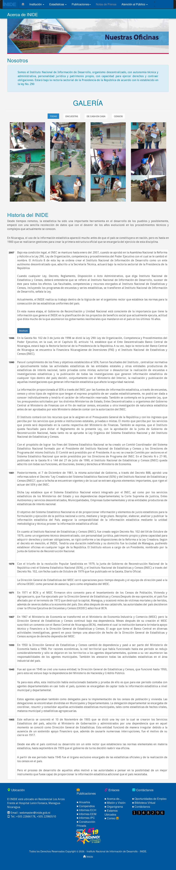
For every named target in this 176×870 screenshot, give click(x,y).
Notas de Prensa (106, 4)
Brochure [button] (23, 330)
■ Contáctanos (141, 807)
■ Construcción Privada (86, 824)
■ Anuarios (83, 802)
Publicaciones (80, 4)
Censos (118, 116)
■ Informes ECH (86, 810)
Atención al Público (134, 4)
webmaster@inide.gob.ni (35, 812)
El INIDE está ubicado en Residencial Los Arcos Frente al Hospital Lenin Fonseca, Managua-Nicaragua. (36, 803)
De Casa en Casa (96, 116)
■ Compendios (86, 806)
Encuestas (71, 116)
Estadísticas (57, 4)
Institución (35, 4)
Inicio (89, 856)
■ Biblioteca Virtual (143, 803)
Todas (53, 116)
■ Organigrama (113, 807)
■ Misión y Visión (114, 803)
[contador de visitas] (148, 812)
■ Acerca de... (112, 799)
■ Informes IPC (86, 818)
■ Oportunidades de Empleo (149, 799)
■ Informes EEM (86, 814)
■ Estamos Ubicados (111, 812)
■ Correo (110, 818)
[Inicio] (23, 4)
